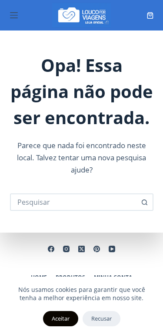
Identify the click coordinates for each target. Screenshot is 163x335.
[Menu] (14, 15)
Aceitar (61, 318)
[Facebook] (51, 249)
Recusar (101, 318)
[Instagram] (66, 249)
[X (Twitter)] (81, 249)
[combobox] (74, 202)
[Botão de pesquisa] (145, 202)
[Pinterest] (96, 249)
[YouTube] (112, 249)
